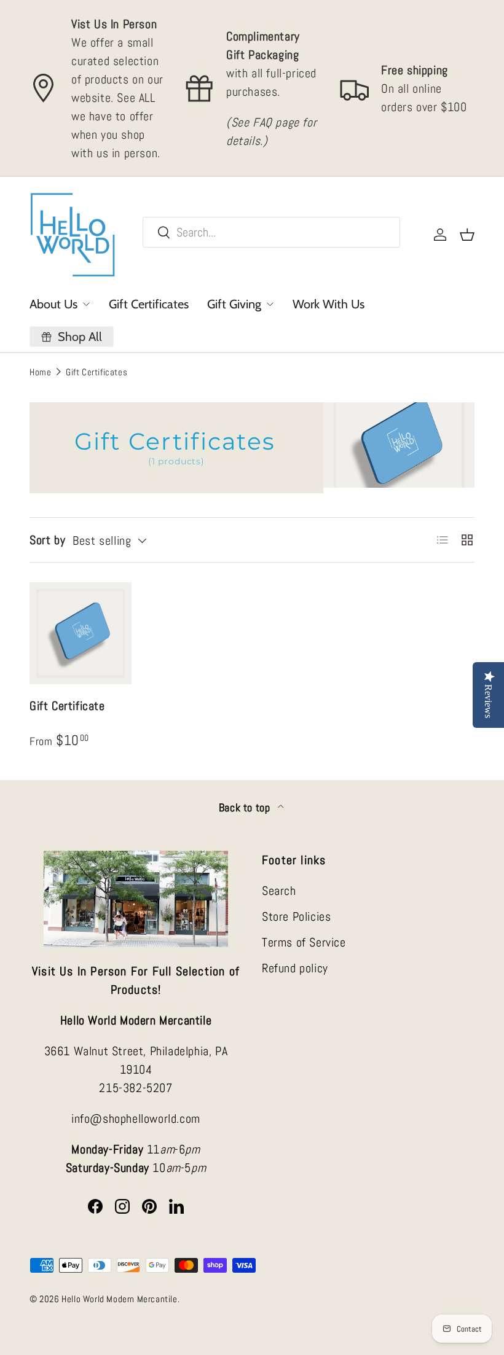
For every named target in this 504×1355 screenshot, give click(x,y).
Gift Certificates (149, 304)
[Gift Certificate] (81, 633)
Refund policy (295, 968)
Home (40, 372)
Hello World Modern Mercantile (119, 1299)
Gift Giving (234, 304)
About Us (53, 304)
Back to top (246, 807)
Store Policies (296, 916)
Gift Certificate (67, 706)
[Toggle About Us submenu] (86, 304)
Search (279, 891)
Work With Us (328, 304)
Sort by (47, 540)
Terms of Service (304, 942)
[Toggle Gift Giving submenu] (269, 304)
